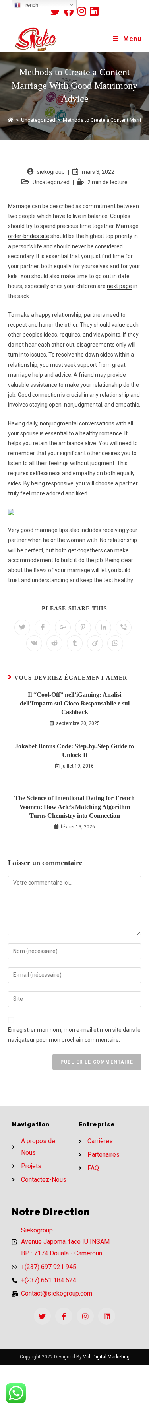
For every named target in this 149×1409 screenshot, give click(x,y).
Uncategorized (51, 182)
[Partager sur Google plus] (63, 627)
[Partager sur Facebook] (42, 627)
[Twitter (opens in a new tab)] (57, 11)
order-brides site (28, 236)
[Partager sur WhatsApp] (115, 643)
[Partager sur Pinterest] (83, 627)
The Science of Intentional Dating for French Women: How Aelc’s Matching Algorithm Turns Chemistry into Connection (74, 807)
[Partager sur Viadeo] (95, 643)
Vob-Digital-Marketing (106, 1357)
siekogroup (51, 172)
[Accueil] (11, 120)
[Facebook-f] (63, 1316)
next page (119, 286)
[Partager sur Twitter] (22, 627)
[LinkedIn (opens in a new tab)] (94, 11)
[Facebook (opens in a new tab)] (70, 11)
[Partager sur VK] (34, 643)
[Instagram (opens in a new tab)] (83, 11)
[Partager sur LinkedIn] (103, 627)
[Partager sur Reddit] (54, 643)
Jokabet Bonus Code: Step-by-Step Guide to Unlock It (74, 750)
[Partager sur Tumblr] (75, 643)
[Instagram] (85, 1316)
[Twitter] (42, 1316)
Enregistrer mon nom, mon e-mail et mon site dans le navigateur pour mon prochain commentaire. (74, 1035)
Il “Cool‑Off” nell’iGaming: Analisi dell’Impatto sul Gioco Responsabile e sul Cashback (75, 703)
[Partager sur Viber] (124, 627)
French (29, 5)
